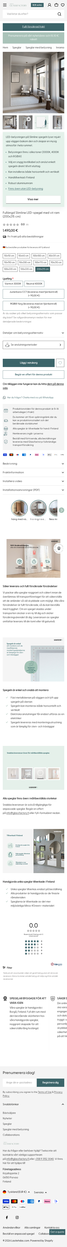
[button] (33, 27)
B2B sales (37, 5)
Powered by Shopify (41, 1240)
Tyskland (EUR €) (17, 1192)
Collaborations (46, 1234)
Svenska (38, 1192)
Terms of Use (45, 1092)
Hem (5, 47)
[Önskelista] (62, 5)
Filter (9, 968)
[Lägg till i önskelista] (60, 363)
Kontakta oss (51, 1227)
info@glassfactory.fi (17, 813)
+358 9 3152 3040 (44, 1159)
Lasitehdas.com (20, 1240)
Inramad (61, 47)
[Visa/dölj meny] (5, 5)
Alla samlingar (32, 1227)
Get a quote (57, 1232)
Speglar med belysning (39, 47)
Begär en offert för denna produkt (33, 374)
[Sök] (59, 14)
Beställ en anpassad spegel (18, 1234)
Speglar (16, 47)
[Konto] (49, 5)
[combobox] (33, 14)
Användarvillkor (11, 1227)
